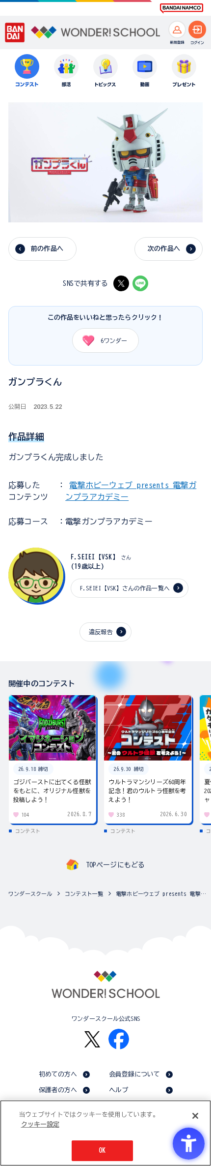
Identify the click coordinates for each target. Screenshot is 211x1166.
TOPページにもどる (115, 864)
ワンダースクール (30, 893)
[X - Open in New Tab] (121, 283)
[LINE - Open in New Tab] (140, 283)
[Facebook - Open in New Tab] (118, 1039)
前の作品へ (47, 248)
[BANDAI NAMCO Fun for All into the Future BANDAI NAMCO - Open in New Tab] (181, 8)
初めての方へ (58, 1074)
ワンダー (114, 340)
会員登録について (134, 1074)
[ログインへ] (197, 29)
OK (102, 1150)
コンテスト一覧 (84, 893)
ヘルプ (118, 1090)
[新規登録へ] (177, 29)
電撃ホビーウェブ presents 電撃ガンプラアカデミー (161, 893)
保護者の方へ (58, 1090)
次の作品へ (164, 248)
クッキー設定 (40, 1124)
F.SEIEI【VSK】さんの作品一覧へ (125, 588)
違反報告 (101, 632)
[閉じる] (195, 1116)
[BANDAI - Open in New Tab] (15, 32)
